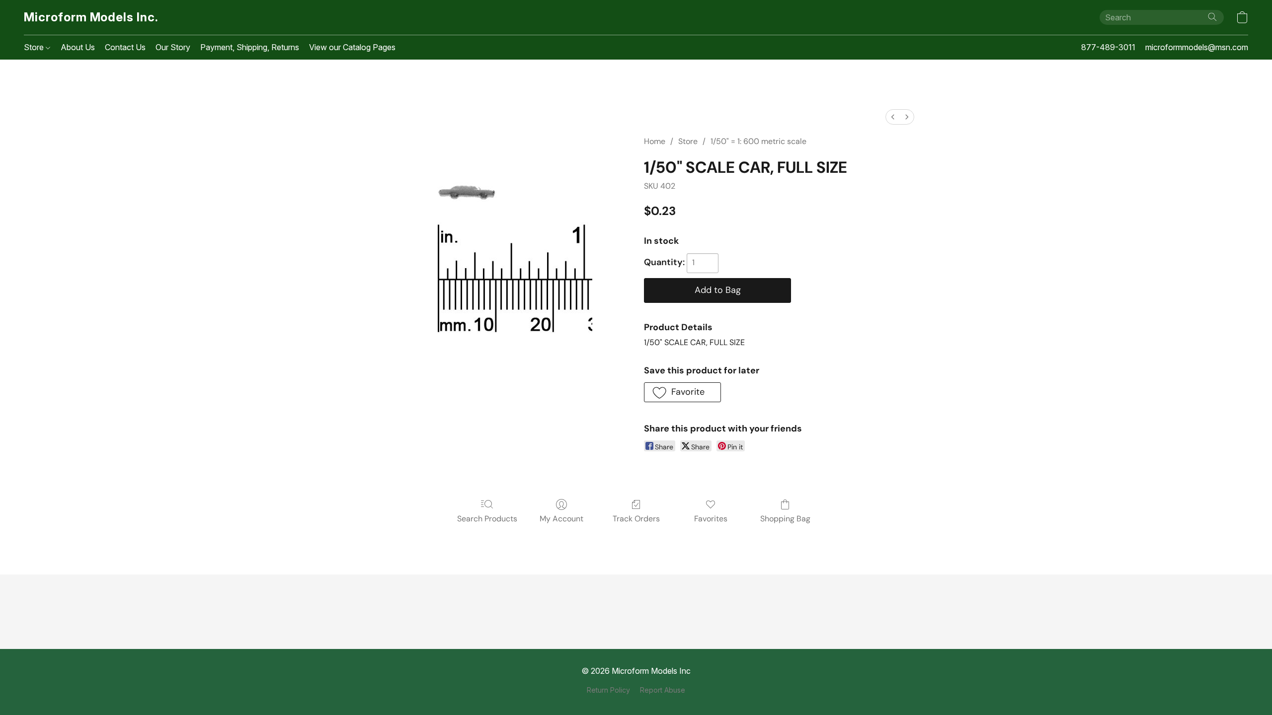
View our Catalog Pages (352, 47)
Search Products (487, 518)
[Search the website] (1212, 17)
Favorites (710, 518)
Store (35, 47)
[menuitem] (893, 117)
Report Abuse (662, 690)
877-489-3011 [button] (1108, 47)
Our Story (173, 47)
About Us (78, 47)
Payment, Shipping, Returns (249, 47)
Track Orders (636, 518)
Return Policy (608, 690)
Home (654, 141)
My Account (561, 518)
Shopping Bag (785, 518)
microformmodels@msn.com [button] (1196, 47)
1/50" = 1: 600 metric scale (758, 141)
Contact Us (125, 47)
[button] (91, 17)
